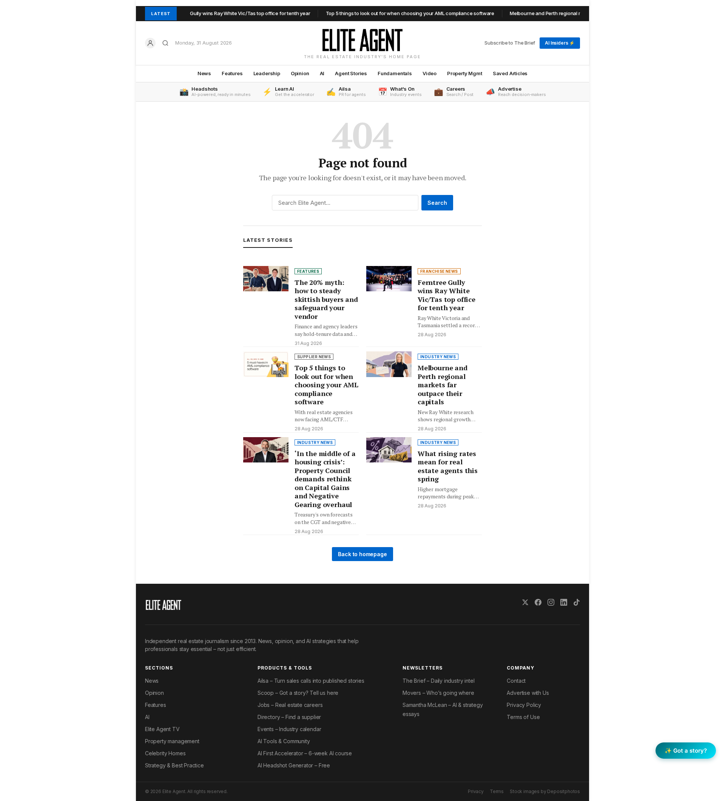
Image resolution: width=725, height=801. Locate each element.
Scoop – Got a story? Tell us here (298, 693)
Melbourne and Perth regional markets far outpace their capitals (567, 13)
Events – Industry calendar (289, 729)
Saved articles (510, 73)
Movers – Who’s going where (438, 693)
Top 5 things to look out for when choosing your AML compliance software (395, 13)
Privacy (476, 791)
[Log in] (150, 43)
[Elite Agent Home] (362, 40)
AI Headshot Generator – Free (294, 765)
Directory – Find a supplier (289, 717)
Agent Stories (351, 73)
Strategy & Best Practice (174, 765)
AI (322, 73)
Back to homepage (362, 554)
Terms (497, 791)
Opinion (300, 73)
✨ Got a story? (686, 750)
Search (437, 202)
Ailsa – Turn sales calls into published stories (311, 680)
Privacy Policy (524, 705)
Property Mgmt (464, 73)
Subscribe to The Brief (509, 43)
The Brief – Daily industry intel (438, 680)
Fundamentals (395, 73)
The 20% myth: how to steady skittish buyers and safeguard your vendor (326, 299)
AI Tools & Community (284, 741)
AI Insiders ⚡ (560, 43)
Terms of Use (523, 717)
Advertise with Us (528, 693)
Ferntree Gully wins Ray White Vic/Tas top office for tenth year (224, 13)
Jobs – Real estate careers (290, 705)
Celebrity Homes (165, 753)
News (204, 73)
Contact (516, 680)
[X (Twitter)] (525, 602)
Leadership (266, 73)
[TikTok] (576, 602)
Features (232, 73)
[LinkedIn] (563, 602)
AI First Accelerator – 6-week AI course (305, 753)
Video (430, 73)
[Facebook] (538, 602)
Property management (172, 741)
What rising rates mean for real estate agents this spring (448, 466)
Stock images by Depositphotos (545, 791)
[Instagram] (551, 602)
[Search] (165, 43)
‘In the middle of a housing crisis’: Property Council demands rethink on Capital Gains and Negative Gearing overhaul (325, 479)
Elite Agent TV (162, 729)
